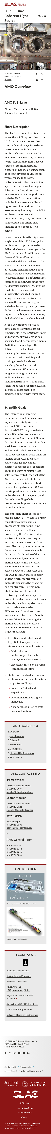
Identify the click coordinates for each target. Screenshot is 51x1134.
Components (16, 748)
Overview (14, 731)
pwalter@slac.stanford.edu (20, 791)
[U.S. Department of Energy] (33, 1084)
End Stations (16, 744)
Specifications (17, 735)
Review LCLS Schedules (18, 970)
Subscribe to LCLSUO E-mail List (22, 1004)
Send (41, 81)
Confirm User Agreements (19, 1009)
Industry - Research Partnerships (22, 1014)
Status (27, 990)
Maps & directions (25, 1108)
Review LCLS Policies (17, 981)
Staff (10, 1067)
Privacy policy (26, 1067)
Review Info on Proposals (19, 975)
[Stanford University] (11, 1084)
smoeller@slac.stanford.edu (20, 809)
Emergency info (25, 1112)
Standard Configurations (22, 753)
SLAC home (25, 1103)
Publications (16, 757)
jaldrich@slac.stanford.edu (19, 827)
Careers (24, 1117)
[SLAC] (25, 1094)
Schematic (15, 740)
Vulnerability (31, 1071)
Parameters (17, 990)
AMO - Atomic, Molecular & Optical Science (13, 76)
